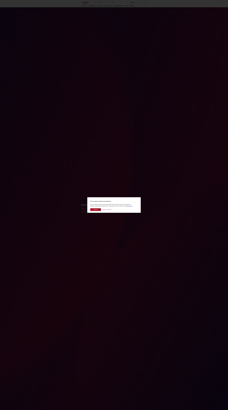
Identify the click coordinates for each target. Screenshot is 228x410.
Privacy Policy (129, 206)
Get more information (106, 209)
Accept (95, 209)
